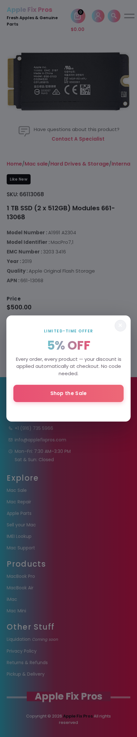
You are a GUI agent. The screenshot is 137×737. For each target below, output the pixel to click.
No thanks (68, 410)
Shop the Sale (68, 393)
